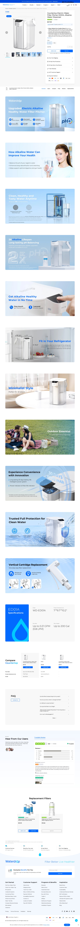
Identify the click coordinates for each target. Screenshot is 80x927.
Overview (49, 37)
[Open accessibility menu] (76, 920)
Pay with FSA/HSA (27, 903)
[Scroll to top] (40, 854)
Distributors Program (46, 900)
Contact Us (15, 700)
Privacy (7, 911)
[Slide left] (6, 32)
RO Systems (8, 889)
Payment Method (27, 894)
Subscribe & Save (45, 889)
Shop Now (55, 1)
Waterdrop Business (46, 903)
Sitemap (29, 911)
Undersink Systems (9, 891)
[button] (60, 58)
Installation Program (46, 905)
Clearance (7, 907)
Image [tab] (7, 11)
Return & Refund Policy (29, 891)
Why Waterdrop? (63, 903)
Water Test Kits (8, 900)
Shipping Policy (27, 887)
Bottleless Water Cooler (11, 896)
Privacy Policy (46, 924)
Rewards (43, 885)
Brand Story (62, 885)
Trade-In (43, 896)
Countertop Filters (9, 894)
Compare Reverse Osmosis (11, 903)
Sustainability (62, 889)
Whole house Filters (10, 898)
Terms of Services (15, 911)
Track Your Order (27, 889)
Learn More (33, 830)
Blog (60, 905)
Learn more (68, 53)
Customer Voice (63, 887)
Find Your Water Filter (10, 885)
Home (6, 8)
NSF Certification (63, 894)
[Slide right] (40, 32)
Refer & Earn (44, 887)
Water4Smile (62, 900)
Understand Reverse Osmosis (66, 891)
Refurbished (8, 905)
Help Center (26, 885)
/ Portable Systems (12, 8)
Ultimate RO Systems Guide (66, 898)
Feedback (23, 911)
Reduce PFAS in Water (64, 896)
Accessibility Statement (28, 896)
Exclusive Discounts (46, 891)
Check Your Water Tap (10, 887)
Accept (67, 924)
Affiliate (43, 898)
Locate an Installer (27, 900)
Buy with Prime (45, 894)
